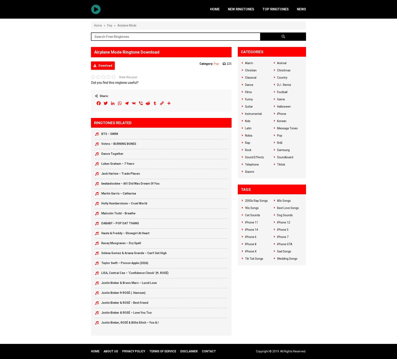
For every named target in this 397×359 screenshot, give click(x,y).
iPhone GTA (284, 244)
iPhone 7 (282, 237)
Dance (249, 84)
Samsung (283, 150)
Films (248, 92)
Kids (247, 121)
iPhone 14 (251, 229)
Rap (247, 142)
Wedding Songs (287, 258)
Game (281, 99)
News (301, 9)
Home (215, 9)
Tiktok (281, 164)
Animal (281, 63)
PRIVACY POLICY (133, 351)
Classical (250, 77)
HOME (95, 351)
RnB (279, 142)
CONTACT (209, 351)
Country (282, 77)
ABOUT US (111, 351)
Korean (281, 121)
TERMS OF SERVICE (162, 351)
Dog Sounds (285, 215)
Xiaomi (249, 171)
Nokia (248, 135)
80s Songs (284, 200)
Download (105, 65)
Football (282, 92)
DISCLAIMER (189, 351)
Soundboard (285, 157)
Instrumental (253, 113)
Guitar (249, 106)
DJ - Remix (284, 84)
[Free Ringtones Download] (96, 9)
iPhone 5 (282, 229)
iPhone (281, 113)
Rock (248, 150)
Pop (109, 25)
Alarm (249, 63)
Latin (248, 128)
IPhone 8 (250, 244)
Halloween (284, 106)
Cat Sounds (252, 215)
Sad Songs (284, 251)
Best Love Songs (288, 208)
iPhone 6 (250, 237)
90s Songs (252, 208)
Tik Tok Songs (254, 258)
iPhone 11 (251, 222)
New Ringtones (241, 9)
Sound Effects (254, 157)
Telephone (252, 164)
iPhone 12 (283, 222)
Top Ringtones (275, 9)
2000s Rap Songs (256, 200)
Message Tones (287, 128)
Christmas (284, 70)
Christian (251, 70)
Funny (249, 99)
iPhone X (251, 251)
